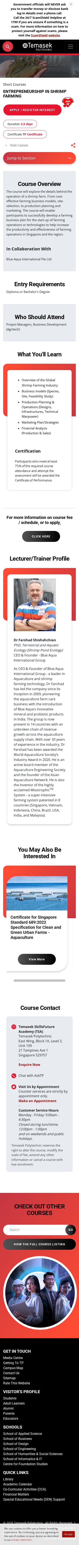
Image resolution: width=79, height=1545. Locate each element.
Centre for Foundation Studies (25, 1464)
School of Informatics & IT (22, 1459)
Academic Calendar (17, 1484)
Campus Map (13, 1368)
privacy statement (22, 1539)
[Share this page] (73, 145)
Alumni (8, 1408)
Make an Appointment (37, 1101)
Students (9, 1398)
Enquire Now (29, 1064)
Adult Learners (14, 1403)
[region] (39, 700)
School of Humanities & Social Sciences (33, 1454)
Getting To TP (13, 1363)
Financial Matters (16, 1494)
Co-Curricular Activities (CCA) (24, 1489)
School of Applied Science (22, 1434)
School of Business (17, 1439)
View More (37, 959)
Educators (10, 1419)
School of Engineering (19, 1449)
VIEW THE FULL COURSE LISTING (39, 1244)
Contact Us (11, 1373)
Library (8, 1479)
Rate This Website (16, 1383)
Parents (9, 1413)
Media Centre (13, 1358)
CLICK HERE (41, 536)
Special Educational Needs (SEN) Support (34, 1499)
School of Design (16, 1444)
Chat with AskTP (31, 1075)
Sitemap (9, 1378)
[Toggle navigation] (70, 46)
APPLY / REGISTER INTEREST (32, 110)
